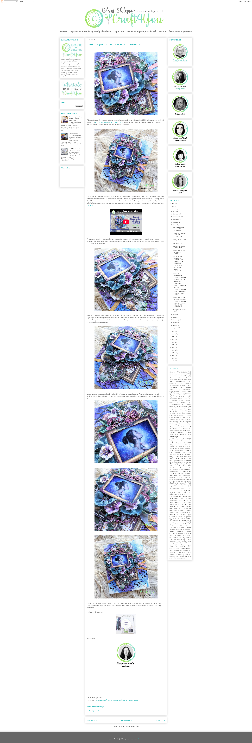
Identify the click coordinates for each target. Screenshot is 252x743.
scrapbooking (184, 522)
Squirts (182, 527)
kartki (171, 450)
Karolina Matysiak (175, 443)
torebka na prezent (183, 535)
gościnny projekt (177, 427)
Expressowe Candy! (74, 133)
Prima (181, 510)
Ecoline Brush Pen (186, 413)
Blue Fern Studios (183, 383)
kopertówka (177, 452)
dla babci (187, 398)
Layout (186, 456)
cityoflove (178, 393)
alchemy (171, 376)
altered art (173, 378)
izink (97, 700)
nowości (175, 481)
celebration (177, 391)
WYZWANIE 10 (177, 243)
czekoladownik (180, 395)
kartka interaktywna (179, 444)
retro (171, 522)
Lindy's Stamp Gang (176, 458)
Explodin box (185, 417)
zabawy (179, 554)
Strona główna (126, 720)
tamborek (181, 533)
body (178, 385)
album (185, 374)
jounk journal (178, 439)
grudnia (175, 211)
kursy (171, 456)
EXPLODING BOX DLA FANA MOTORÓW (178, 228)
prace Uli (187, 508)
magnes (181, 462)
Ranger (188, 518)
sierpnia (175, 222)
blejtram (172, 383)
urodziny (184, 541)
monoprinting (186, 475)
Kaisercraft (103, 700)
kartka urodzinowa (183, 446)
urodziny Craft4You (174, 543)
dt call (180, 406)
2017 (173, 339)
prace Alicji (175, 496)
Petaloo (185, 492)
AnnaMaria (182, 379)
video (182, 543)
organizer (187, 488)
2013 (173, 350)
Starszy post (160, 720)
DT (175, 406)
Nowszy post (92, 720)
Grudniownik (176, 428)
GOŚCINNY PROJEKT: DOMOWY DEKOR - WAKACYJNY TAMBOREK (179, 304)
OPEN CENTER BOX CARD (176, 488)
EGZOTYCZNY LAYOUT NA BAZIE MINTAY (179, 285)
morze (180, 477)
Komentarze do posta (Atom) (130, 726)
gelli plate (188, 421)
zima (178, 558)
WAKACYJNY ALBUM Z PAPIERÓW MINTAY (179, 252)
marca (175, 322)
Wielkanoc (185, 547)
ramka (174, 518)
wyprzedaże (185, 550)
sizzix (183, 526)
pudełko (188, 516)
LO (190, 458)
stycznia (175, 328)
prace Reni (177, 508)
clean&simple (187, 393)
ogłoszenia (182, 483)
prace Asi (183, 498)
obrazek (172, 483)
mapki (180, 464)
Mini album (184, 469)
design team (173, 398)
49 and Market (182, 372)
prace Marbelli (183, 504)
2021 (173, 209)
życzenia (183, 558)
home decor (181, 432)
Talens (174, 533)
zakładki (187, 554)
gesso (173, 423)
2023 (173, 203)
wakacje (173, 545)
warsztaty (186, 545)
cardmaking (186, 389)
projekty (172, 514)
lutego (175, 325)
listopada (176, 214)
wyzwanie (184, 552)
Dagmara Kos (174, 397)
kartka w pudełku (174, 448)
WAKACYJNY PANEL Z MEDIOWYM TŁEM (179, 298)
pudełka (180, 516)
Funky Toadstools (174, 421)
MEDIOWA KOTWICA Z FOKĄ (179, 240)
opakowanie (186, 487)
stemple (172, 531)
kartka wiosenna (185, 448)
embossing (181, 415)
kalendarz (177, 441)
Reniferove (185, 520)
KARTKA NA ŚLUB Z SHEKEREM (179, 247)
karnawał (186, 441)
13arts (171, 372)
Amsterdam (173, 379)
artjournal (180, 381)
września (175, 219)
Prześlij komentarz (95, 711)
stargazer (187, 529)
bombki (183, 385)
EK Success (173, 415)
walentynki (179, 545)
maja (174, 317)
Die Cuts (180, 398)
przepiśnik (172, 516)
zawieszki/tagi (183, 556)
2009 (173, 361)
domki (171, 402)
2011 (173, 355)
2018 (173, 337)
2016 (173, 342)
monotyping (172, 477)
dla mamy (180, 400)
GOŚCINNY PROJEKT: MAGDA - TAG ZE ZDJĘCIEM (179, 279)
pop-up (181, 494)
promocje (184, 514)
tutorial (179, 539)
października (177, 217)
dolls (187, 400)
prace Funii (182, 500)
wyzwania (173, 552)
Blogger (140, 739)
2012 (173, 353)
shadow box (179, 524)
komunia (180, 450)
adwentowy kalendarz (175, 374)
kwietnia (175, 320)
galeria (182, 421)
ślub (185, 531)
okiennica (172, 485)
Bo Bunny (172, 385)
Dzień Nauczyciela (181, 411)
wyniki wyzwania (174, 550)
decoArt (185, 397)
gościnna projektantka (184, 425)
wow (171, 548)
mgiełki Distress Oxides (184, 468)
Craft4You (90, 205)
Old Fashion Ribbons (182, 485)
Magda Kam (112, 700)
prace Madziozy (175, 502)
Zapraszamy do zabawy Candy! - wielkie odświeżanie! (75, 118)
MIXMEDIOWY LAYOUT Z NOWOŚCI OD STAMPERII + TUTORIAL (178, 259)
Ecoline (176, 413)
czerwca (175, 314)
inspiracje (174, 436)
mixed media (174, 475)
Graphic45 (188, 427)
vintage (189, 543)
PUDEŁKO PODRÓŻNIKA (178, 274)
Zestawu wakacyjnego (116, 122)
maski (182, 466)
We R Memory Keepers (175, 546)
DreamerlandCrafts (175, 404)
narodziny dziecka (181, 479)
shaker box (177, 525)
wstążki (177, 548)
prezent (175, 510)
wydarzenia (185, 548)
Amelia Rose (185, 377)
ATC (188, 381)
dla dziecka (173, 400)
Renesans (175, 520)
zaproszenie (172, 556)
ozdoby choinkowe (174, 490)
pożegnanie (188, 494)
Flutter (182, 419)
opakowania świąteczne (175, 487)
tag (190, 531)
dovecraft (183, 402)
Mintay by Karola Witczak (124, 700)
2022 (173, 206)
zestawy (136, 700)
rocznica (176, 522)
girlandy (181, 423)
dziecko (178, 408)
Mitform (187, 473)
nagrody (172, 479)
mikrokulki (175, 469)
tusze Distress (174, 537)
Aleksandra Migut (182, 376)
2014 (173, 347)
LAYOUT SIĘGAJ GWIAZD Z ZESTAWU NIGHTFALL (178, 268)
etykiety (189, 415)
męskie (173, 467)
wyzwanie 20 (172, 554)
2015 (173, 345)
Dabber (187, 395)
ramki (181, 518)
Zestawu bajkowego (101, 122)
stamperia (179, 529)
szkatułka (179, 531)
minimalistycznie (174, 471)
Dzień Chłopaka (181, 410)
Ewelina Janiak (175, 417)
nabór (186, 477)
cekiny (171, 391)
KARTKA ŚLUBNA (74, 149)
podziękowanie (173, 494)
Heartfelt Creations (174, 430)
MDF (189, 466)
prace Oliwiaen (185, 506)
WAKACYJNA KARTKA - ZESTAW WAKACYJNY (179, 234)
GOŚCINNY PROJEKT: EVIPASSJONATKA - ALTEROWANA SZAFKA (179, 292)
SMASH (176, 527)
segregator (172, 524)
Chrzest (184, 391)
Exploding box (174, 419)
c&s (179, 389)
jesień (171, 439)
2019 (173, 334)
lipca (174, 225)
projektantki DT (184, 512)
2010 (173, 358)
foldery (187, 419)
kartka (189, 442)
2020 (173, 331)
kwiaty (177, 456)
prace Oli (172, 506)
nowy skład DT (185, 481)
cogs (173, 395)
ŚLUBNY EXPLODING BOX (179, 310)
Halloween (185, 428)
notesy (189, 479)
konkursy (188, 450)
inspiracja (183, 434)
